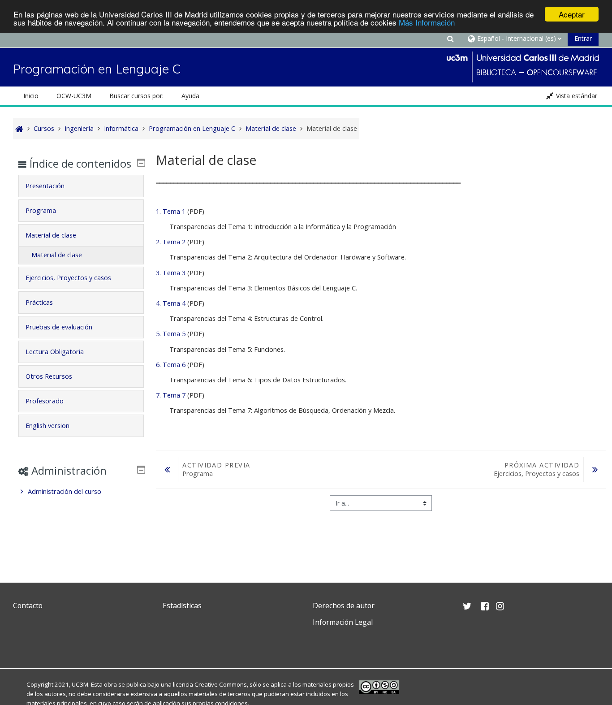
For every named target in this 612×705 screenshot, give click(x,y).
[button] (450, 38)
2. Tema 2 (170, 242)
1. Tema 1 (170, 211)
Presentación (45, 186)
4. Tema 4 (170, 303)
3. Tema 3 (170, 272)
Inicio (31, 95)
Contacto (28, 605)
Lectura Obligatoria (55, 351)
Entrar (583, 38)
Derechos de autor (344, 605)
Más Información (427, 22)
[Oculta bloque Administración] (141, 470)
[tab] (81, 186)
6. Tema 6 (170, 364)
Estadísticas (182, 605)
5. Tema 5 (170, 333)
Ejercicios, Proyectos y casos (68, 277)
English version (47, 425)
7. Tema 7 (170, 395)
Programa (41, 210)
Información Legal (343, 622)
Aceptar (572, 14)
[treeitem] (80, 491)
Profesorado (45, 401)
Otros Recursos (49, 376)
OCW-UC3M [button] (73, 95)
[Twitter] (21, 643)
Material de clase (51, 235)
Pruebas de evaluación (59, 327)
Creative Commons (220, 684)
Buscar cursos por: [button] (136, 95)
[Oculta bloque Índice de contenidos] (141, 163)
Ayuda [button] (190, 95)
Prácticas (39, 302)
